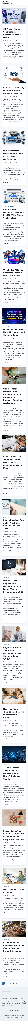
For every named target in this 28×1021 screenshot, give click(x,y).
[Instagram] (15, 1011)
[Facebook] (10, 1011)
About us (6, 1015)
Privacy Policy (10, 1017)
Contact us (13, 1015)
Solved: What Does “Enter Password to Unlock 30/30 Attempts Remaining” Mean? (13, 462)
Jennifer (6, 40)
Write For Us (18, 1017)
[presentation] (14, 16)
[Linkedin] (18, 1011)
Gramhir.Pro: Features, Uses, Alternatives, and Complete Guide (14, 332)
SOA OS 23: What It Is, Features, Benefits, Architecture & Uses (13, 90)
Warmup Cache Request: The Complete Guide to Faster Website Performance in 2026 (13, 586)
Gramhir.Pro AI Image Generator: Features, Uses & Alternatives (13, 273)
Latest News (6, 26)
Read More (7, 61)
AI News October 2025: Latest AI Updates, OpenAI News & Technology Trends (12, 773)
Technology (13, 206)
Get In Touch (20, 1015)
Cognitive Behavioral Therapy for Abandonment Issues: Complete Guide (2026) (13, 653)
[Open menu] (25, 3)
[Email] (12, 1011)
